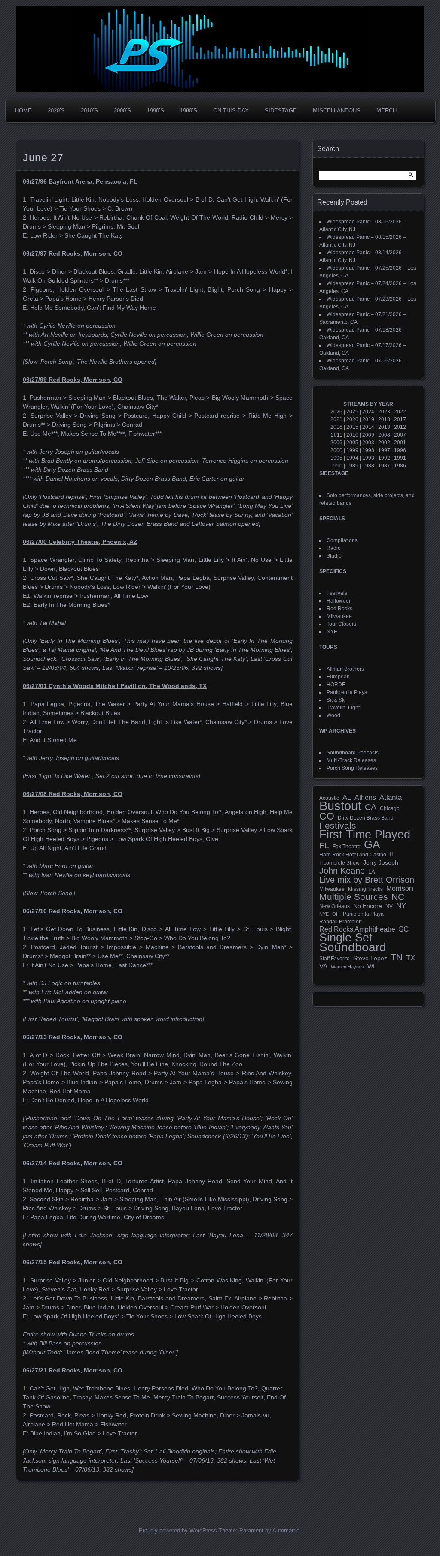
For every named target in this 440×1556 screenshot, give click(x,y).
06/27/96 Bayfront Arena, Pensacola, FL (80, 181)
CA (370, 807)
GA (372, 844)
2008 (384, 435)
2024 (368, 412)
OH (335, 914)
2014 (368, 427)
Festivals (337, 593)
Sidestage (281, 110)
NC (397, 897)
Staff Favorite (334, 958)
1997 (384, 450)
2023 (384, 412)
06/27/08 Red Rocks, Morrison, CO (72, 793)
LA (371, 872)
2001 (400, 443)
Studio (334, 556)
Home (23, 110)
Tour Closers (341, 624)
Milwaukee (339, 616)
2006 (336, 443)
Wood (333, 715)
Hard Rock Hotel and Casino (352, 854)
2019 (368, 419)
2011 (336, 435)
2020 (352, 419)
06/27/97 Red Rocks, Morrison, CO (72, 253)
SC (404, 929)
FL (324, 846)
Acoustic (329, 798)
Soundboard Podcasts (353, 753)
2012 (400, 427)
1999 (352, 450)
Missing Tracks (365, 889)
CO (326, 816)
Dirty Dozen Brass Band (366, 817)
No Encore (367, 906)
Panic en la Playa (347, 692)
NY (401, 906)
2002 (384, 443)
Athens (365, 797)
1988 (368, 466)
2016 (336, 427)
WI (371, 966)
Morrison (399, 888)
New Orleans (334, 906)
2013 (384, 427)
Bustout (340, 806)
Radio (334, 548)
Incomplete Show (339, 863)
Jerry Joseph (380, 862)
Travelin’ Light (343, 708)
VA (323, 966)
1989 (352, 466)
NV (389, 906)
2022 (400, 412)
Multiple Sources (353, 897)
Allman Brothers (345, 669)
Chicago (390, 808)
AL (346, 798)
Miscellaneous (337, 110)
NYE (332, 632)
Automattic (285, 1530)
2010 (352, 435)
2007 (400, 435)
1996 (400, 450)
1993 (368, 458)
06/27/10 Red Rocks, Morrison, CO (72, 911)
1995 (336, 458)
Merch (386, 110)
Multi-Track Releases (351, 760)
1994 (352, 458)
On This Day (231, 110)
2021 (336, 419)
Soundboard (352, 947)
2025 (352, 412)
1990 (336, 466)
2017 (400, 419)
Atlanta (390, 798)
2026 (336, 412)
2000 (336, 450)
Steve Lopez (370, 958)
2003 (368, 443)
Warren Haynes (347, 966)
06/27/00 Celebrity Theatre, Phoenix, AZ (80, 541)
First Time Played (364, 834)
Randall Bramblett (340, 921)
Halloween (339, 601)
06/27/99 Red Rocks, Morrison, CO (72, 379)
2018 (384, 419)
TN (397, 957)
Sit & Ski (336, 700)
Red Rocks (339, 609)
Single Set (346, 937)
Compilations (342, 540)
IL (392, 854)
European (338, 677)
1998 (368, 450)
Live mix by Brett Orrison (366, 880)
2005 (352, 443)
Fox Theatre (347, 847)
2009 (368, 435)
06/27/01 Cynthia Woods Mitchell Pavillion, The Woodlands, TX (115, 685)
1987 (384, 466)
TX (410, 958)
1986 (400, 466)
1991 (400, 458)
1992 (384, 458)
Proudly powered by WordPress (178, 1530)
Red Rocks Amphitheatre (357, 929)
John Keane (342, 870)
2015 (352, 427)
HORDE (336, 685)
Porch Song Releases (352, 768)
